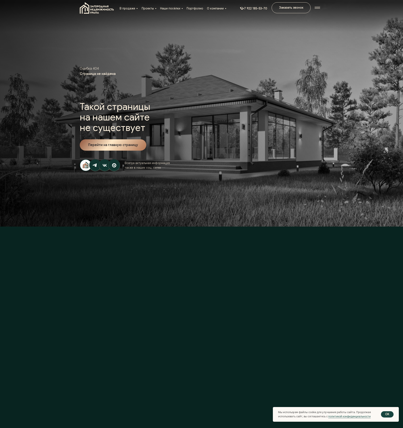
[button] (252, 8)
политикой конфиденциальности (349, 416)
